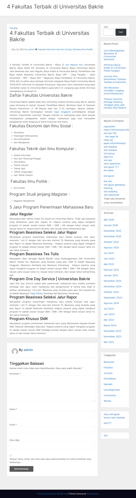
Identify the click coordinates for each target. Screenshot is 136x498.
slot (106, 435)
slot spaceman (111, 195)
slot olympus (110, 150)
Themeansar (92, 493)
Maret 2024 (110, 325)
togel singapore (62, 111)
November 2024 (113, 286)
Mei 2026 (109, 219)
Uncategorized (112, 389)
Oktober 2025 (111, 242)
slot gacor (109, 176)
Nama (13, 409)
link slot (108, 181)
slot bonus (109, 153)
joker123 (108, 156)
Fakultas (14, 28)
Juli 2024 (109, 308)
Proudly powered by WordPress (52, 493)
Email (13, 424)
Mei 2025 (109, 264)
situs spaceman (112, 163)
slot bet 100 (110, 133)
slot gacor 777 (111, 167)
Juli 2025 (109, 253)
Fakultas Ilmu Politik (83, 49)
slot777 (108, 423)
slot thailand (110, 146)
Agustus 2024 (111, 303)
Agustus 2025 (111, 247)
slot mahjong (110, 191)
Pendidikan (110, 378)
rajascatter (109, 126)
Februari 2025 (111, 269)
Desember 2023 (112, 331)
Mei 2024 (109, 320)
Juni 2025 (109, 258)
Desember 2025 (112, 231)
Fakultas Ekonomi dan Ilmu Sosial (54, 49)
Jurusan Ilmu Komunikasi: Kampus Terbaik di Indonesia (115, 79)
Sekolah (108, 384)
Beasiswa (109, 362)
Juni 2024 (109, 314)
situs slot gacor (112, 414)
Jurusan (108, 373)
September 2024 (113, 297)
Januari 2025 (111, 275)
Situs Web (15, 440)
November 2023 (113, 336)
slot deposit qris (74, 64)
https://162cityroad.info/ (116, 129)
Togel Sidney (36, 293)
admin (32, 49)
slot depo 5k (111, 136)
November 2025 (112, 236)
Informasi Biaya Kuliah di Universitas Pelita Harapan (115, 68)
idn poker (109, 170)
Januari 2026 (111, 225)
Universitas (110, 395)
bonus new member (114, 417)
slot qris (108, 160)
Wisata (107, 401)
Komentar (15, 373)
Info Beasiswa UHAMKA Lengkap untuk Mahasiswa (114, 90)
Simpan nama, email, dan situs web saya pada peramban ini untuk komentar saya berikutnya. (50, 461)
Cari (106, 27)
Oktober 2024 (111, 292)
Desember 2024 (112, 281)
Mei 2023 (109, 342)
